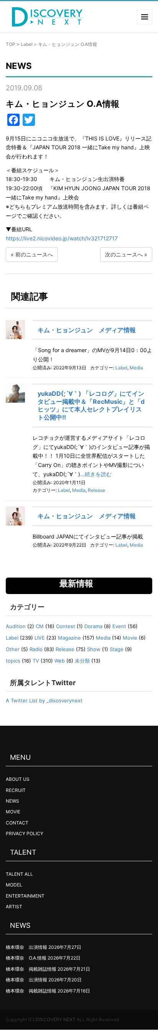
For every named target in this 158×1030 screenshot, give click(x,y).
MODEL (14, 885)
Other (13, 649)
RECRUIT (16, 790)
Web (59, 661)
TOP (10, 44)
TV (36, 661)
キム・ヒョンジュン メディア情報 (87, 330)
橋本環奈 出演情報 (26, 947)
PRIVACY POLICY (24, 833)
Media (136, 368)
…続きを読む (96, 474)
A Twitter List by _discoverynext (44, 700)
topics (13, 661)
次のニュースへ (124, 254)
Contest (65, 626)
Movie (130, 638)
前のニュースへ (34, 254)
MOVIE (13, 812)
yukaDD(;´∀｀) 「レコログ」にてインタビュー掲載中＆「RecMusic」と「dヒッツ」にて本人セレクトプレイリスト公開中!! (91, 405)
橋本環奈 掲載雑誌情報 (31, 969)
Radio (36, 649)
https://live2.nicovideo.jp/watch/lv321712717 (62, 238)
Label (27, 44)
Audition (16, 626)
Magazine (69, 638)
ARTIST (14, 906)
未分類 (82, 661)
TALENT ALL (19, 874)
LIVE (40, 638)
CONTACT (17, 823)
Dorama (93, 626)
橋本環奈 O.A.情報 (26, 958)
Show (93, 649)
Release (96, 490)
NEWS (12, 801)
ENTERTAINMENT (25, 896)
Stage (116, 649)
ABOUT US (18, 779)
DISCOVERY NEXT (56, 1019)
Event (119, 626)
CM (40, 626)
